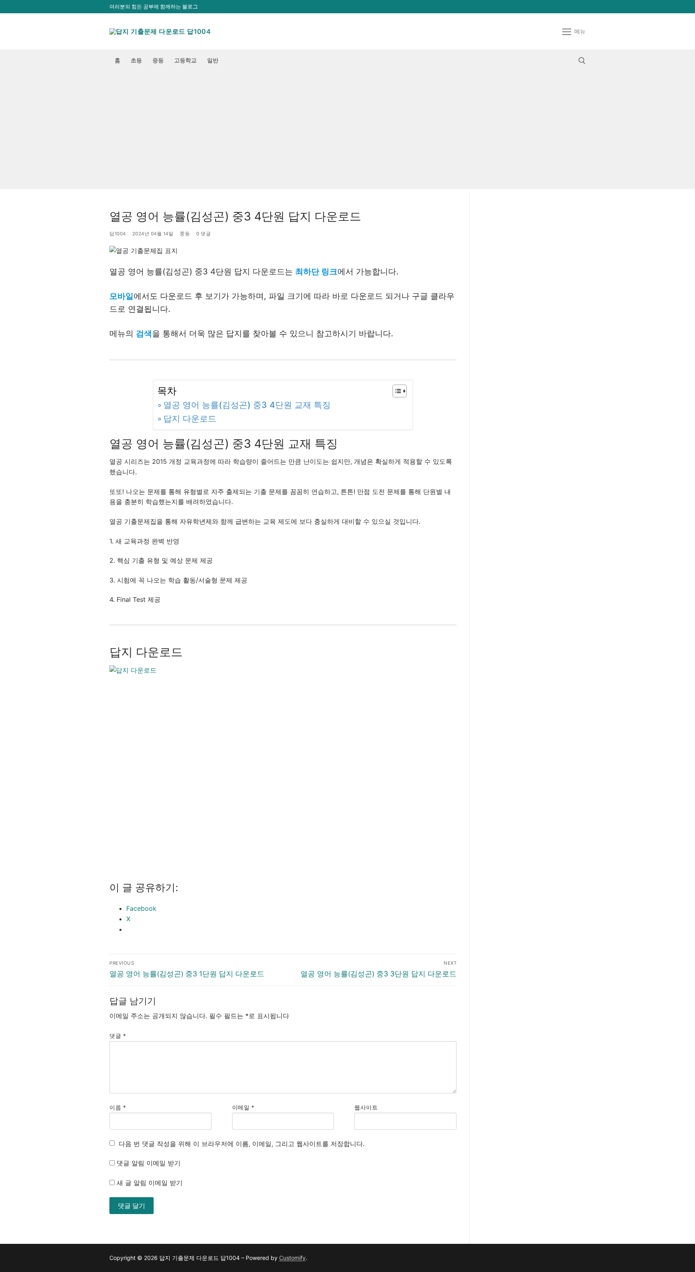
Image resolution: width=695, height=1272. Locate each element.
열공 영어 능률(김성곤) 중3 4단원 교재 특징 (247, 405)
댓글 (117, 1036)
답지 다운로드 (189, 419)
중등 (185, 234)
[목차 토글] (396, 391)
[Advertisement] (347, 132)
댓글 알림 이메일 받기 (149, 1163)
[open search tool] (582, 60)
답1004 (117, 234)
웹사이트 (366, 1107)
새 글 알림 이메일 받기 (150, 1183)
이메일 (243, 1107)
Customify (292, 1257)
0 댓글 (203, 234)
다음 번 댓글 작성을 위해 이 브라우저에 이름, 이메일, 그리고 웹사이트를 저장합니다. (241, 1144)
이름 (117, 1107)
